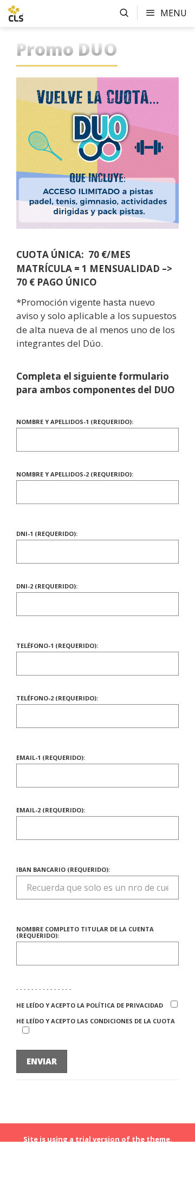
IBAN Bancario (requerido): (63, 869)
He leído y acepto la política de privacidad (90, 1005)
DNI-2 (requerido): (46, 586)
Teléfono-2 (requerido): (57, 698)
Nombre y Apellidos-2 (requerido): (74, 474)
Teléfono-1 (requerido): (57, 646)
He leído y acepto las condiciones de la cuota (95, 1021)
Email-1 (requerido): (50, 758)
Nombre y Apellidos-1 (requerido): (74, 422)
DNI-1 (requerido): (46, 534)
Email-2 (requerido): (50, 810)
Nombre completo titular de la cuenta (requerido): (85, 932)
